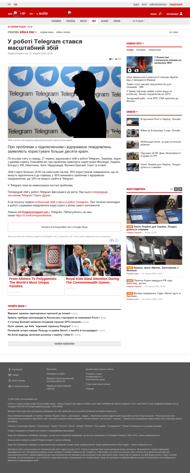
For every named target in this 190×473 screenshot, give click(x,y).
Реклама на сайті (56, 374)
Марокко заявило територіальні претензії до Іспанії (43, 313)
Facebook (17, 369)
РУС (9, 4)
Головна (56, 21)
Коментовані (155, 49)
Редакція (90, 389)
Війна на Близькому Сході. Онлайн (160, 130)
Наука (117, 21)
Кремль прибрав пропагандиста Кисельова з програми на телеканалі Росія (57, 317)
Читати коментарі (64, 343)
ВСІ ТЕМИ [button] (174, 32)
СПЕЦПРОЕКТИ (175, 4)
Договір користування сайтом (100, 369)
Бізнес (104, 21)
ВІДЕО (136, 4)
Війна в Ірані (45, 32)
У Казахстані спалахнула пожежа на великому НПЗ (167, 60)
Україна (70, 21)
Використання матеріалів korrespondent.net (60, 380)
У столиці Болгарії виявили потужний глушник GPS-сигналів (48, 322)
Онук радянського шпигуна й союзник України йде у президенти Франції (152, 78)
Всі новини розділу (17, 26)
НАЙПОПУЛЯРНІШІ (158, 4)
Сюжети (131, 111)
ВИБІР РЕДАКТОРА (136, 189)
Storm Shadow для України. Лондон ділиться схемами (160, 166)
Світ (94, 21)
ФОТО (144, 4)
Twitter (15, 375)
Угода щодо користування (98, 384)
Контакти (51, 369)
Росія (30, 26)
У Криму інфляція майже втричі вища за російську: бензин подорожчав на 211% (149, 92)
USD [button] (31, 13)
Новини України (134, 232)
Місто (83, 21)
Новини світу (134, 43)
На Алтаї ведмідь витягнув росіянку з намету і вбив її (44, 334)
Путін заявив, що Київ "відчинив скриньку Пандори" (43, 326)
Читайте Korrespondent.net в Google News (64, 227)
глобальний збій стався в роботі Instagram (62, 202)
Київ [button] (10, 13)
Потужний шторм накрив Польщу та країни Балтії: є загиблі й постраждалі (56, 330)
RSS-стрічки (18, 380)
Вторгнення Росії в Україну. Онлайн (161, 119)
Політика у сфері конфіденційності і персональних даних (95, 377)
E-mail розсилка (20, 386)
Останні (130, 49)
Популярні (141, 49)
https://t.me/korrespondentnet (33, 215)
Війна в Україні (63, 32)
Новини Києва (47, 32)
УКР (15, 4)
